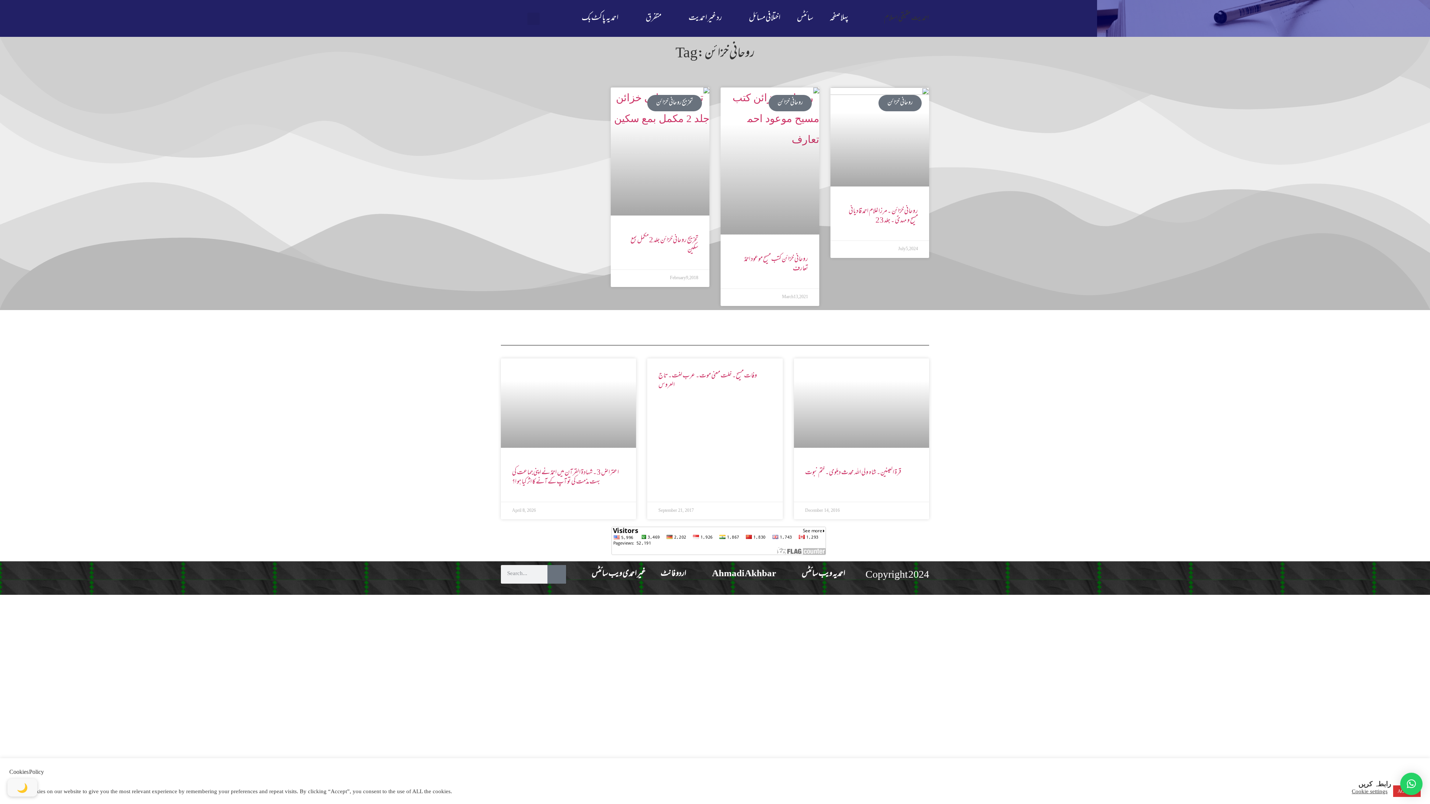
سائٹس (805, 18)
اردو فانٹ (673, 574)
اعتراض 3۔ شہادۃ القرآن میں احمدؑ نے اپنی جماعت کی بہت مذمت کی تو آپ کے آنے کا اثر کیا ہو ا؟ (565, 477)
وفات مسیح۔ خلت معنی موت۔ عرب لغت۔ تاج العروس (707, 380)
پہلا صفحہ (839, 18)
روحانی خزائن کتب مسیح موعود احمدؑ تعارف (776, 264)
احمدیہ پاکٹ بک (600, 18)
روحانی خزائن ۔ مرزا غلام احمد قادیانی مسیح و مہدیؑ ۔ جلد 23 (883, 216)
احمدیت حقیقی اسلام (906, 18)
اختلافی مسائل (765, 18)
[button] (533, 19)
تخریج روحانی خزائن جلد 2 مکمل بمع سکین (664, 245)
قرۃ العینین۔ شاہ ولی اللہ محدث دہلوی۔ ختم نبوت (853, 472)
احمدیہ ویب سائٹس (823, 574)
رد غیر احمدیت (705, 18)
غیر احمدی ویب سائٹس (619, 574)
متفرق (653, 18)
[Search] (556, 574)
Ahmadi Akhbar (744, 574)
